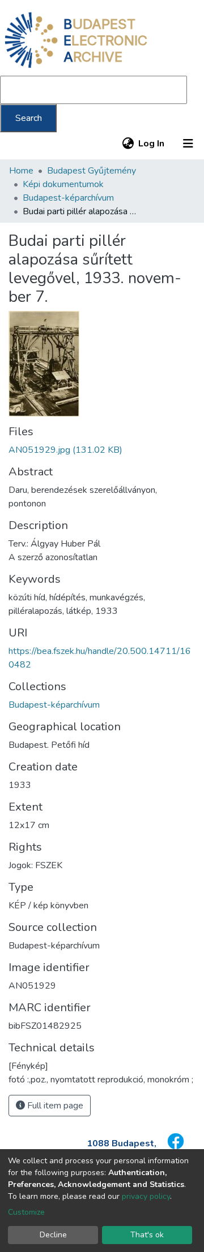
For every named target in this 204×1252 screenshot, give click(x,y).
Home (21, 170)
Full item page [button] (54, 1105)
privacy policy (146, 1196)
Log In (151, 143)
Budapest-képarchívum (68, 198)
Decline (53, 1234)
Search (28, 118)
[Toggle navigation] (188, 143)
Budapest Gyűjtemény (91, 170)
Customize (26, 1212)
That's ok (147, 1234)
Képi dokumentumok (63, 184)
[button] (128, 143)
